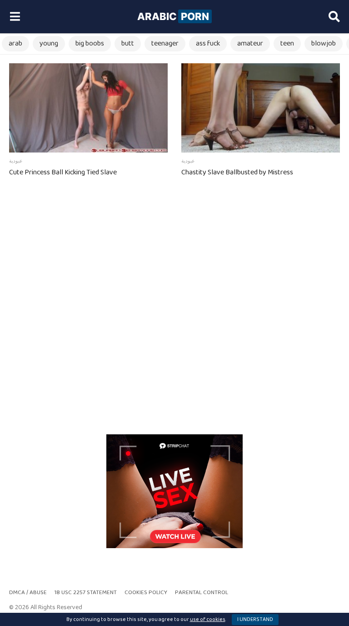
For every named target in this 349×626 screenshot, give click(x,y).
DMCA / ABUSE (28, 592)
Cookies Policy (146, 592)
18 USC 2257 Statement (86, 592)
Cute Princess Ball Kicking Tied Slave (63, 172)
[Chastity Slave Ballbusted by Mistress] (260, 108)
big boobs (89, 43)
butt (127, 43)
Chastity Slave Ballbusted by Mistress (237, 172)
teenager (165, 43)
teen (287, 43)
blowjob (323, 43)
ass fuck (208, 43)
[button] (14, 17)
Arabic (173, 16)
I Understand (255, 619)
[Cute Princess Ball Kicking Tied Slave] (88, 108)
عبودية (16, 161)
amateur (250, 43)
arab (15, 43)
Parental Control (201, 592)
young (49, 43)
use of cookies (207, 619)
